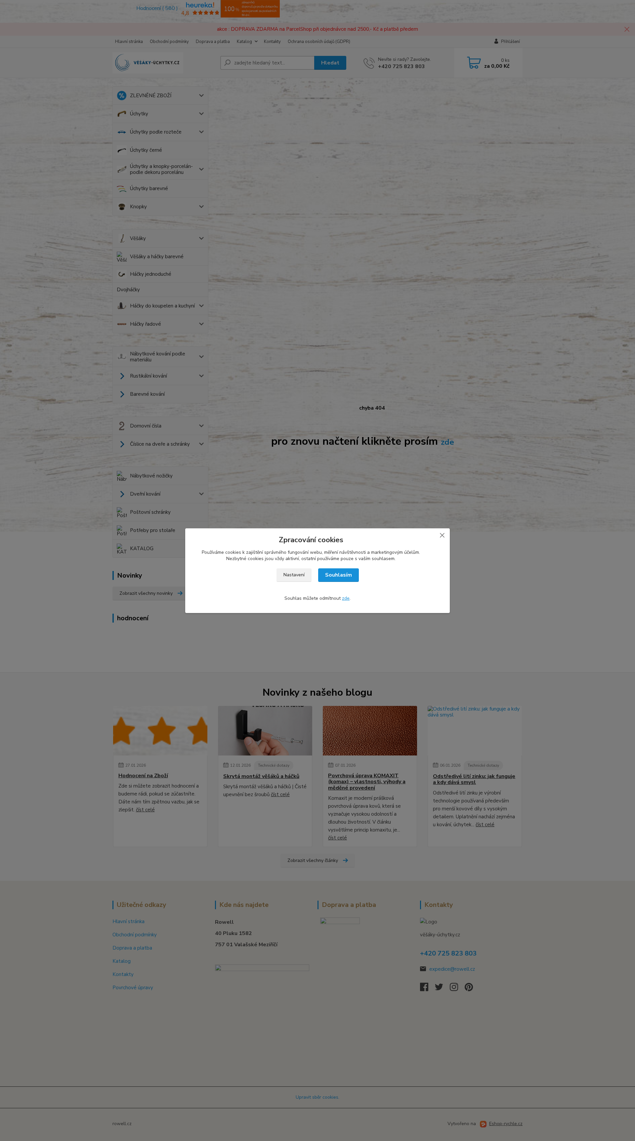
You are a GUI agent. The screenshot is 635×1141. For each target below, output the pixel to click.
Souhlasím (338, 575)
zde (346, 598)
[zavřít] (442, 535)
